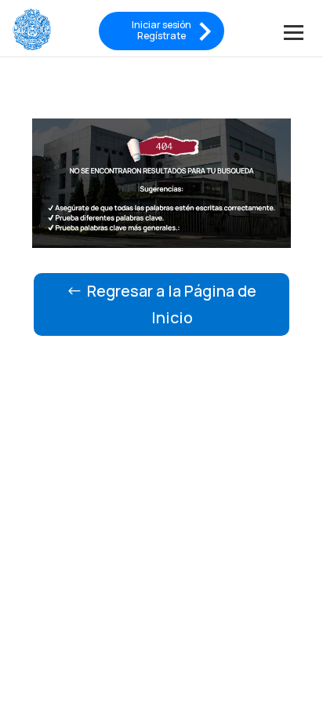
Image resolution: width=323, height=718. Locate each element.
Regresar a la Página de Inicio (171, 304)
